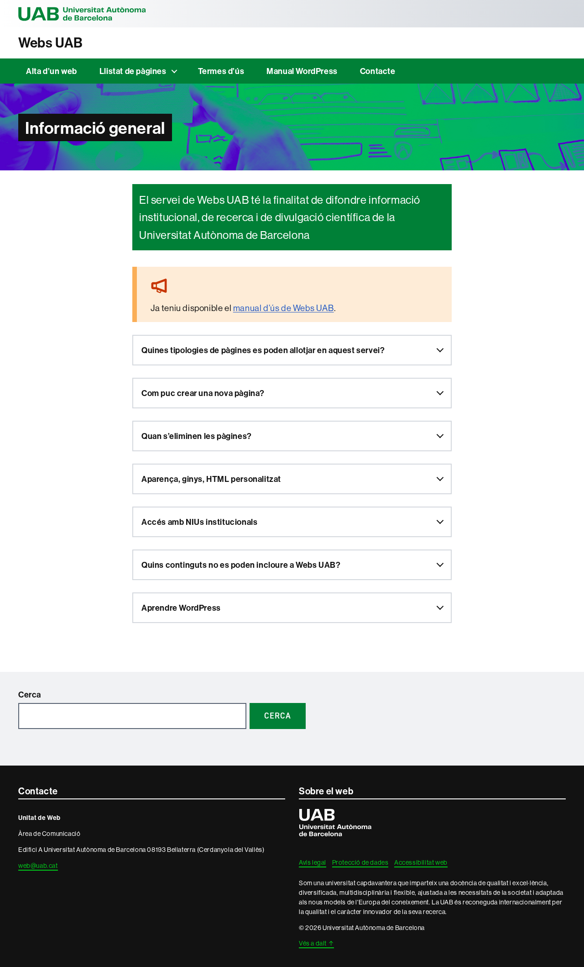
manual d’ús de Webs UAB (283, 307)
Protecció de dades (360, 862)
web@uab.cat (38, 865)
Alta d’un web (51, 71)
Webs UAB (50, 42)
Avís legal (312, 862)
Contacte (378, 71)
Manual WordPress (302, 71)
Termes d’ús (221, 71)
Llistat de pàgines (133, 71)
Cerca (29, 694)
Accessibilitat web (421, 862)
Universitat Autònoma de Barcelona (82, 13)
